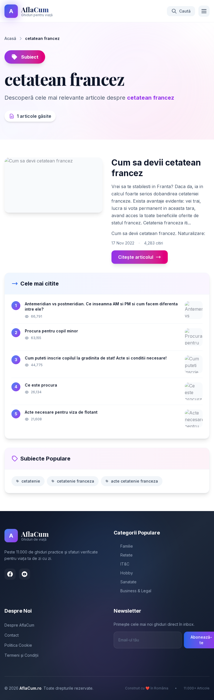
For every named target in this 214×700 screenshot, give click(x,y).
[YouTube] (24, 574)
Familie (126, 546)
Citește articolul (135, 257)
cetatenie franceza (75, 481)
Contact (11, 635)
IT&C (124, 564)
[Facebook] (10, 574)
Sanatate (128, 581)
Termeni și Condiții (21, 655)
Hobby (126, 572)
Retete (126, 555)
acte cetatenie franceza (134, 481)
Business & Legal (135, 590)
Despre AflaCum (19, 625)
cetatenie (30, 481)
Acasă (10, 38)
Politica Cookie (18, 645)
